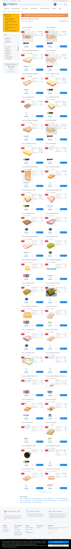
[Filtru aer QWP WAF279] (50, 152)
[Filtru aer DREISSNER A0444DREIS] (26, 59)
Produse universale (44, 8)
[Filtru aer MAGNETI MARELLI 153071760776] (50, 385)
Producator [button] (8, 42)
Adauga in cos (39, 46)
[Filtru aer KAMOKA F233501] (26, 106)
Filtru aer (8, 39)
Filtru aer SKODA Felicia (37, 498)
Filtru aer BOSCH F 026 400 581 (53, 469)
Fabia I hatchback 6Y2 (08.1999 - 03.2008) (9, 19)
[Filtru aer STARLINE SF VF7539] (26, 454)
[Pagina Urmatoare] (50, 492)
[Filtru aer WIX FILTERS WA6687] (50, 175)
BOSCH (7, 48)
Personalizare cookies (58, 545)
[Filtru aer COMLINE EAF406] (26, 292)
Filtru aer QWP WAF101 (51, 27)
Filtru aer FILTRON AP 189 (28, 399)
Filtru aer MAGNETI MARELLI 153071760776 (56, 376)
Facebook (38, 527)
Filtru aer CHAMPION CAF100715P (30, 376)
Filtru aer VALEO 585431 (27, 422)
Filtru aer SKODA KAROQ (49, 498)
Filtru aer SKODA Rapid (38, 500)
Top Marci (54, 8)
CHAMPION (8, 50)
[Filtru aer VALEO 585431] (26, 431)
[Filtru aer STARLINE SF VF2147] (50, 82)
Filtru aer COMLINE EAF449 (52, 213)
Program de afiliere (18, 534)
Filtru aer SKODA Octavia (25, 500)
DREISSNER (8, 53)
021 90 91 (56, 0)
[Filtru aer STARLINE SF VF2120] (26, 199)
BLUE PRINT (8, 46)
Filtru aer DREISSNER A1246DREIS (30, 236)
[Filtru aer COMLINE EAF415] (50, 245)
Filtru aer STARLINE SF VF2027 (53, 97)
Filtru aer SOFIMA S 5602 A (52, 329)
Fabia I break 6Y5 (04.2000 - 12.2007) (11, 22)
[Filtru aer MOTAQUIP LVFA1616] (50, 292)
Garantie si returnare (18, 533)
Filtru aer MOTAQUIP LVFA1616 (53, 283)
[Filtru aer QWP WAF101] (50, 36)
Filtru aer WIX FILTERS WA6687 (53, 166)
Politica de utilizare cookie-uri (10, 546)
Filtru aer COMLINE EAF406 (28, 283)
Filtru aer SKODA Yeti (37, 502)
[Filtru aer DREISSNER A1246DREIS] (26, 245)
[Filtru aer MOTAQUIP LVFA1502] (50, 454)
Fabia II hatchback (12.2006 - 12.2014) (11, 31)
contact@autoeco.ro (64, 0)
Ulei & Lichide (25, 8)
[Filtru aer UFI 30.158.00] (50, 408)
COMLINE (8, 51)
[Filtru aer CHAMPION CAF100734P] (26, 315)
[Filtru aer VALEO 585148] (50, 315)
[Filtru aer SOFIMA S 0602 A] (26, 478)
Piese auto (6, 8)
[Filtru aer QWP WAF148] (50, 59)
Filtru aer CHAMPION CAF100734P (30, 306)
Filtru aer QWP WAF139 (51, 120)
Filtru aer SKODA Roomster (50, 500)
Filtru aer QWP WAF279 (51, 143)
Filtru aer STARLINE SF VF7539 (29, 445)
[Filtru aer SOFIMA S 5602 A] (50, 338)
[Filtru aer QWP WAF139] (50, 129)
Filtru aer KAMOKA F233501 (28, 97)
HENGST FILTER (9, 57)
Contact (18, 0)
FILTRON (7, 55)
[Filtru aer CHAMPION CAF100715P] (26, 385)
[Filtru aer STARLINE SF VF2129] (26, 152)
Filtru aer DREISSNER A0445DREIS (30, 120)
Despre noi (16, 527)
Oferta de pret (11, 71)
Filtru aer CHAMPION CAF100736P (30, 259)
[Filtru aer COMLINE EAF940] (26, 222)
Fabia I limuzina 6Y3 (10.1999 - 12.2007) (11, 25)
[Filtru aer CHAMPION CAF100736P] (26, 268)
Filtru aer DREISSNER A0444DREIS (30, 50)
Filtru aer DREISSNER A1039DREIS (30, 73)
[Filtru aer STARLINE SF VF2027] (50, 106)
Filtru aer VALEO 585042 (51, 422)
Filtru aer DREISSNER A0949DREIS (30, 166)
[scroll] (18, 21)
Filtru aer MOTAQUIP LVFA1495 (53, 352)
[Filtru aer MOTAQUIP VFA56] (26, 361)
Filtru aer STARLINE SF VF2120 (29, 190)
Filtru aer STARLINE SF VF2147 (53, 73)
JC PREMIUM (8, 58)
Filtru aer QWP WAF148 (51, 50)
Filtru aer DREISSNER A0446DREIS (54, 190)
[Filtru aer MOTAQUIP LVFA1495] (50, 361)
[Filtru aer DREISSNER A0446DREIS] (50, 199)
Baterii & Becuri (34, 8)
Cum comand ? (6, 0)
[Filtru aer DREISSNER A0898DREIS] (50, 268)
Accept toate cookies (58, 542)
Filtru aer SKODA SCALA (62, 500)
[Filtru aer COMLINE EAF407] (26, 338)
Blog (60, 8)
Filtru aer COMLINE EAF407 (28, 329)
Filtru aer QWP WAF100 (27, 27)
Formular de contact (29, 527)
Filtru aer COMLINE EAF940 (28, 213)
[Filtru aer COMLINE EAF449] (50, 222)
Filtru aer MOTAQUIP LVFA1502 (53, 445)
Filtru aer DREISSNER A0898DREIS (54, 259)
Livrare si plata (13, 0)
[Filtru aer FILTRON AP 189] (26, 408)
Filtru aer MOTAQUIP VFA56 (28, 352)
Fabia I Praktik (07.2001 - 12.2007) (10, 28)
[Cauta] (55, 4)
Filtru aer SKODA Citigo (25, 498)
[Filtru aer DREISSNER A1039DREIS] (26, 82)
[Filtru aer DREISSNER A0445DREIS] (26, 129)
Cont (61, 4)
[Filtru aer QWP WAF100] (26, 36)
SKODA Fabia (8, 16)
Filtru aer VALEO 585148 (51, 306)
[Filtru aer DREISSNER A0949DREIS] (26, 175)
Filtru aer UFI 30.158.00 (51, 399)
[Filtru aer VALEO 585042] (50, 431)
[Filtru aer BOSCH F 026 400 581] (50, 478)
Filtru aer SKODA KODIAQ (61, 498)
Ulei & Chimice (6, 529)
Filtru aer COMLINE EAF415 (52, 236)
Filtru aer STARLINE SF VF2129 (29, 143)
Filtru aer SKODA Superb (25, 502)
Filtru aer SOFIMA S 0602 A (28, 469)
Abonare (50, 533)
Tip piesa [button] (7, 38)
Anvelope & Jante (16, 8)
